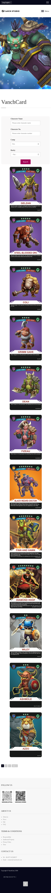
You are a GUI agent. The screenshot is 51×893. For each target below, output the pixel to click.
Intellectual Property (8, 839)
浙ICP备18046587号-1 (9, 877)
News (4, 819)
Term (4, 844)
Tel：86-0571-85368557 (10, 857)
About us (5, 817)
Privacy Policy (7, 842)
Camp (13, 140)
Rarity (13, 150)
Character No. (16, 129)
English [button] (6, 2)
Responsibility (7, 837)
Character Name (17, 119)
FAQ (4, 824)
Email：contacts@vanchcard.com (12, 860)
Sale (4, 822)
